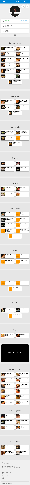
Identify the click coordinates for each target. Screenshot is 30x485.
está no (7, 483)
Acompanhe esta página (22, 1)
